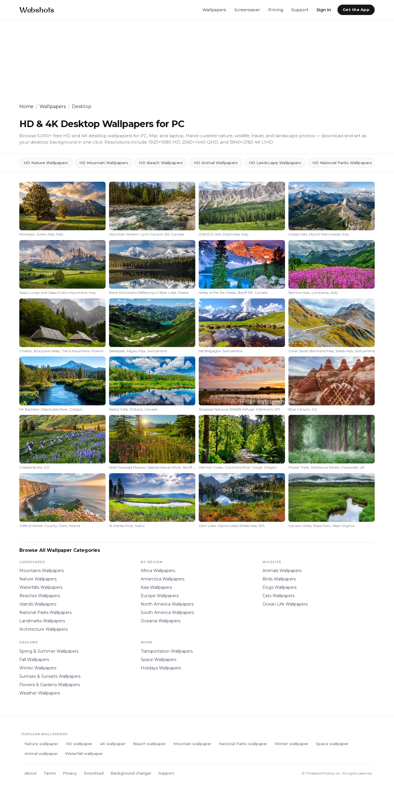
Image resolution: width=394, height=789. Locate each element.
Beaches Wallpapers (39, 595)
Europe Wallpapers (160, 595)
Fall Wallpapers (34, 659)
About (31, 773)
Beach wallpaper (149, 743)
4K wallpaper (112, 743)
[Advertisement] (192, 61)
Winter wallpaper (291, 743)
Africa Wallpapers (158, 570)
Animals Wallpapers (281, 570)
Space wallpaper (332, 743)
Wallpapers (214, 9)
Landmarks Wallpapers (42, 620)
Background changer (130, 773)
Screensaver (247, 9)
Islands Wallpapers (37, 604)
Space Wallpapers (158, 659)
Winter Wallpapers (37, 668)
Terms (50, 773)
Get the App (356, 9)
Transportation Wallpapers (167, 651)
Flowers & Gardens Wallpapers (49, 684)
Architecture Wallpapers (43, 629)
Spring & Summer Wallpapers (48, 651)
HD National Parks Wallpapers (342, 162)
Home (26, 106)
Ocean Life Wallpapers (284, 604)
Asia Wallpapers (156, 587)
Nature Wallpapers (38, 579)
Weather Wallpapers (39, 693)
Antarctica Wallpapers (162, 579)
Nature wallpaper (41, 743)
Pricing (275, 9)
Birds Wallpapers (279, 579)
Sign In (323, 9)
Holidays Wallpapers (161, 668)
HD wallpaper (79, 743)
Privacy (70, 773)
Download (94, 773)
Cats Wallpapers (278, 595)
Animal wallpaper (41, 753)
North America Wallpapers (167, 604)
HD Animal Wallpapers (216, 162)
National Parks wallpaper (243, 743)
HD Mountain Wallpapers (103, 162)
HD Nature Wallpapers (46, 162)
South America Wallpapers (167, 612)
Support (299, 9)
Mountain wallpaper (192, 743)
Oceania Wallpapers (160, 620)
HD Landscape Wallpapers (275, 162)
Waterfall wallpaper (84, 753)
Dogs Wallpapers (279, 587)
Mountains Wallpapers (41, 570)
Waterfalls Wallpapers (40, 587)
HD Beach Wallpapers (161, 162)
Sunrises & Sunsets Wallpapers (49, 676)
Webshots (36, 9)
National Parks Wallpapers (45, 612)
